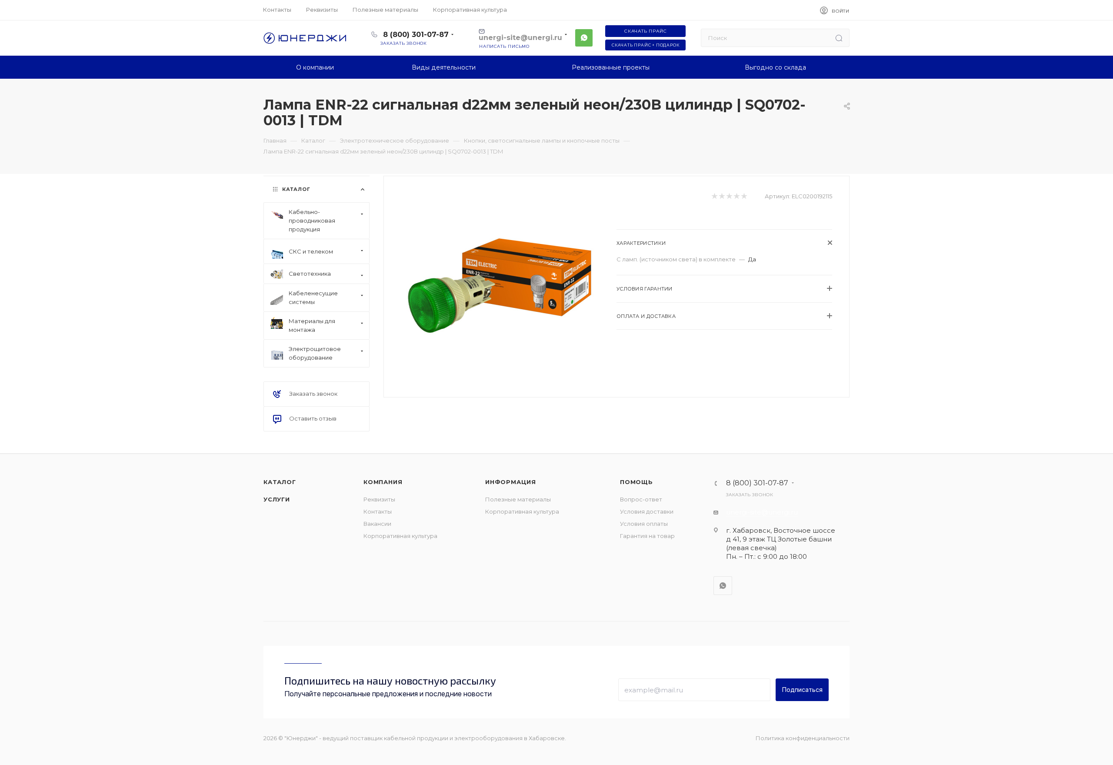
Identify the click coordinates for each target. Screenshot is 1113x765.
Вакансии (377, 523)
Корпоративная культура (400, 535)
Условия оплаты (644, 523)
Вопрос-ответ (641, 499)
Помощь (636, 481)
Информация (510, 481)
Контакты (377, 511)
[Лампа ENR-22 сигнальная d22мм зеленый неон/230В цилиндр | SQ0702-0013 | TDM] (500, 286)
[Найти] (839, 38)
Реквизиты (379, 499)
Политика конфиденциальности (803, 738)
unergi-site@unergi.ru (762, 512)
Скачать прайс (645, 31)
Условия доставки (646, 511)
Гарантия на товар (647, 535)
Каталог (279, 481)
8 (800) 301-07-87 (416, 34)
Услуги (276, 499)
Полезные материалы (518, 499)
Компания (382, 481)
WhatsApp (584, 38)
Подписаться (802, 689)
